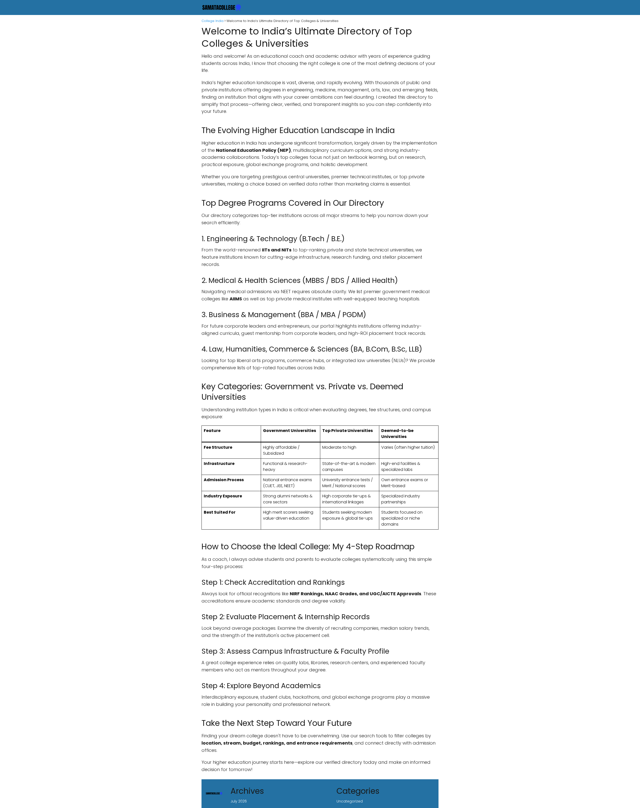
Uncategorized (349, 801)
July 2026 (238, 801)
